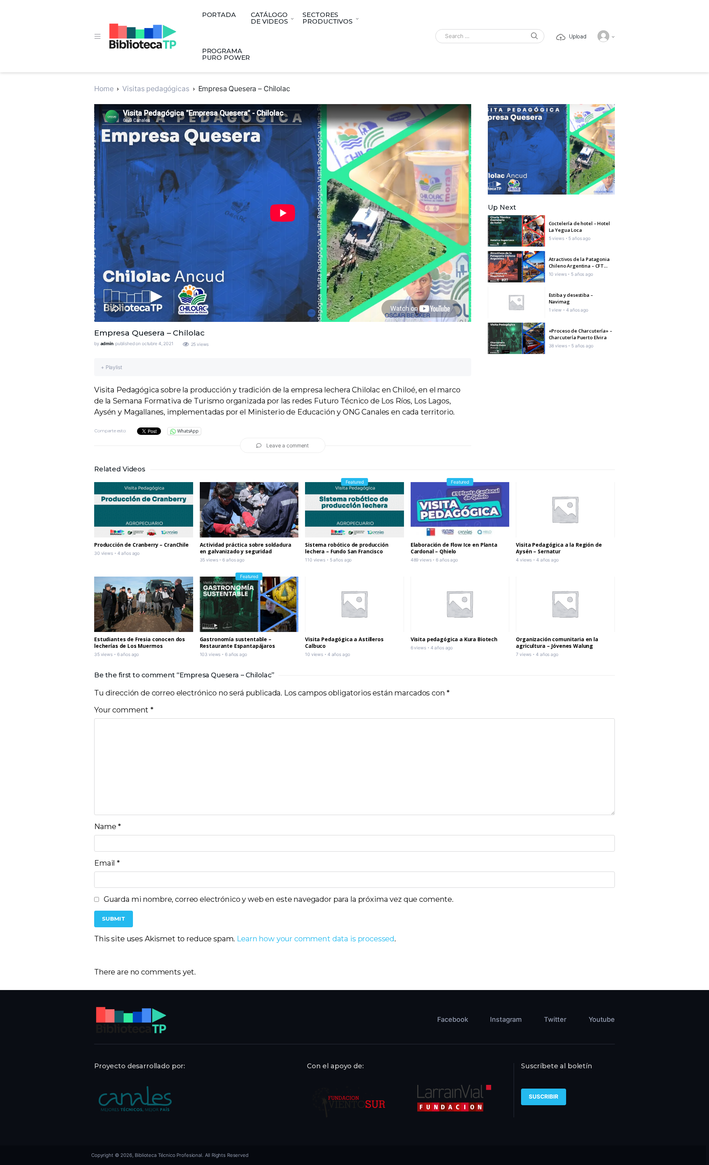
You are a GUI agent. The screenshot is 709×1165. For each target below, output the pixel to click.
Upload (577, 36)
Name (107, 826)
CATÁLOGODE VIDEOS (269, 18)
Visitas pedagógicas (155, 88)
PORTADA (219, 14)
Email (107, 863)
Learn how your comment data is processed (315, 938)
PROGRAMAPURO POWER (226, 54)
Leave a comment (287, 445)
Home (103, 88)
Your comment (124, 709)
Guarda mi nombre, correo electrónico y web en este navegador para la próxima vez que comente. (278, 899)
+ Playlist (111, 367)
